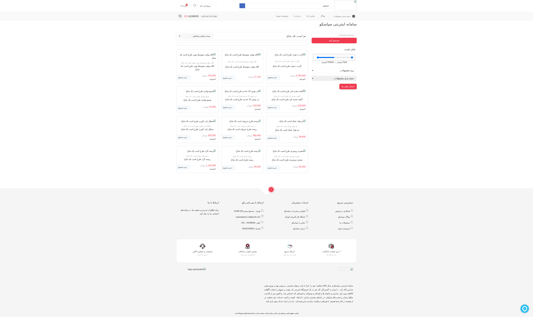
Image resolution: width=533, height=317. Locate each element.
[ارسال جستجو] (242, 5)
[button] (273, 77)
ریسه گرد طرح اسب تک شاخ (197, 159)
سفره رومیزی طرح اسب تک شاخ (287, 160)
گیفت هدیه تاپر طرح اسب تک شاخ (287, 99)
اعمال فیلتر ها (348, 86)
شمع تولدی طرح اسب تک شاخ (197, 100)
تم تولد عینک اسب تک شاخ (287, 130)
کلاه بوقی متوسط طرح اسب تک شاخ (242, 67)
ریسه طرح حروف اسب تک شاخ (242, 129)
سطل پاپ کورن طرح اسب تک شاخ (197, 129)
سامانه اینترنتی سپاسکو (338, 24)
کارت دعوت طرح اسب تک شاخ (287, 66)
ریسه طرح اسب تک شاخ (242, 160)
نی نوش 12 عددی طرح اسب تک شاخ (242, 99)
